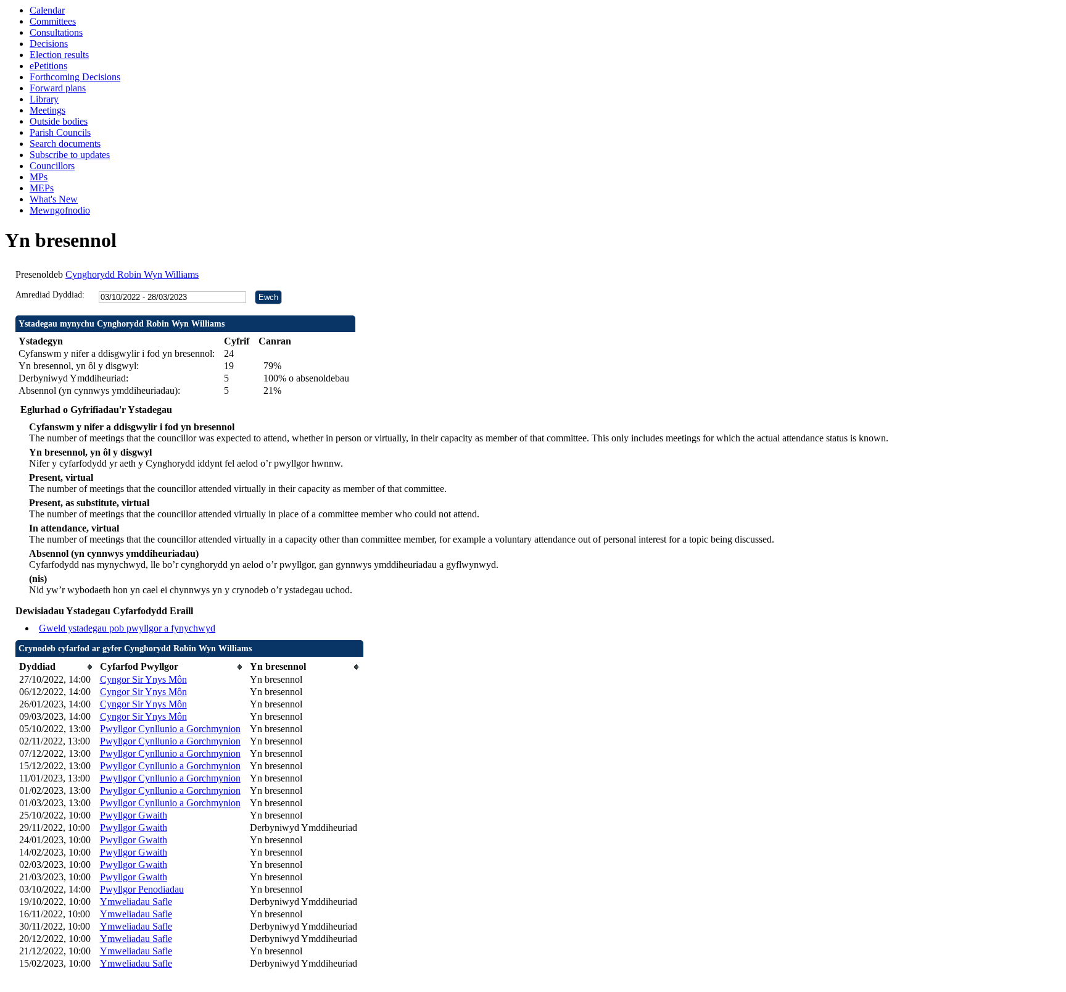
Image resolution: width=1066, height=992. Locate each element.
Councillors (52, 165)
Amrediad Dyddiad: (50, 294)
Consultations (56, 32)
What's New (54, 199)
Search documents (65, 143)
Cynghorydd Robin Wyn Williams (132, 274)
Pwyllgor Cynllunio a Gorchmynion (170, 728)
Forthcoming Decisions (75, 77)
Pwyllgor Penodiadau (142, 889)
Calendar (47, 10)
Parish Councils (60, 132)
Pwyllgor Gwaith (133, 815)
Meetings (47, 110)
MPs (39, 177)
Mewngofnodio (60, 210)
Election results (59, 54)
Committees (53, 21)
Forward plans (58, 88)
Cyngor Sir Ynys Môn (143, 679)
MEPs (42, 188)
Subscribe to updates (70, 154)
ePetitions (48, 65)
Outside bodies (59, 121)
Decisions (49, 43)
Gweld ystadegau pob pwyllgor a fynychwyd (127, 628)
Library (44, 99)
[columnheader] (56, 667)
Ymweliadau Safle (136, 901)
